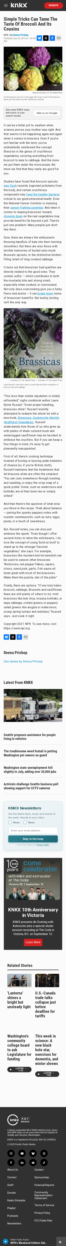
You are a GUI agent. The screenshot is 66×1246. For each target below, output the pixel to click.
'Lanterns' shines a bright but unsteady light (19, 1000)
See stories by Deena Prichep (23, 661)
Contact (11, 1177)
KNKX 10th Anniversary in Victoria (33, 912)
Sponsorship (41, 1177)
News (31, 822)
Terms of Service (44, 1205)
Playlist (11, 1208)
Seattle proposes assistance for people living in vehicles (30, 737)
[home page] (19, 6)
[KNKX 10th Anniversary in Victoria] (33, 880)
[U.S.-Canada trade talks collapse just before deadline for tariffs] (47, 980)
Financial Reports (44, 1185)
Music (16, 822)
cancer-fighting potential (26, 207)
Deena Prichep (20, 34)
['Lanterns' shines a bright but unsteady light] (19, 980)
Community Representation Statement (43, 1195)
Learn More (33, 942)
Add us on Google (46, 112)
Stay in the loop (33, 838)
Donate (53, 5)
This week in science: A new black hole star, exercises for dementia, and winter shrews (46, 1050)
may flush (10, 185)
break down (45, 293)
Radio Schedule (16, 1200)
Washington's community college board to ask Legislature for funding (19, 1047)
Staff (10, 1185)
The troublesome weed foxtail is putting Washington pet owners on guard (30, 753)
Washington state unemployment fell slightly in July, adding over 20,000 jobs (30, 770)
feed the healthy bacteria (42, 194)
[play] (5, 1241)
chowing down (13, 216)
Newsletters (14, 1223)
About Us (12, 1169)
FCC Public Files (43, 1220)
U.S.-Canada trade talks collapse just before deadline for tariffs (45, 1004)
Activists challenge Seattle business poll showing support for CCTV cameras (31, 786)
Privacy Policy (43, 845)
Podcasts (12, 1216)
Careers (39, 1169)
